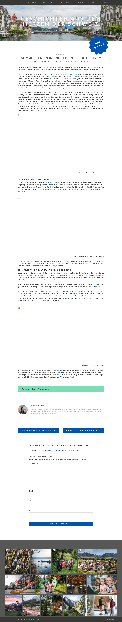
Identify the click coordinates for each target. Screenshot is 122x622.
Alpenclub (60, 284)
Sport (69, 2)
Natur (51, 2)
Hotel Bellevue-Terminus (71, 74)
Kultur (60, 2)
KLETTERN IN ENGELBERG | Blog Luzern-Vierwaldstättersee (58, 450)
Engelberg (61, 372)
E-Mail (32, 500)
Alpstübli (64, 298)
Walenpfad (74, 92)
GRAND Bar (96, 287)
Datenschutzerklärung (32, 619)
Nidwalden (46, 61)
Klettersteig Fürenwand (53, 182)
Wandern (84, 61)
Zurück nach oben (107, 619)
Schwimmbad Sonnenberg (56, 263)
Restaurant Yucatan (47, 106)
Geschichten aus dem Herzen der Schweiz (61, 21)
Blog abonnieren (99, 45)
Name (31, 491)
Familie (42, 2)
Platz (33, 280)
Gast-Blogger (37, 406)
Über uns (91, 2)
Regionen (79, 2)
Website (32, 510)
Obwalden (56, 61)
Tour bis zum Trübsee (37, 296)
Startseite (32, 2)
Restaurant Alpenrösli (46, 76)
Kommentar (34, 463)
